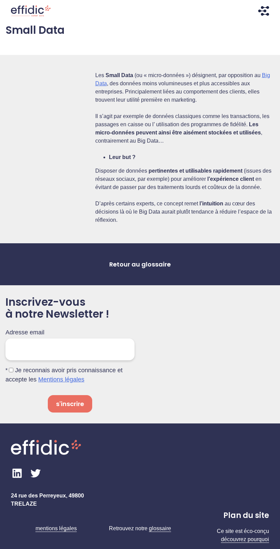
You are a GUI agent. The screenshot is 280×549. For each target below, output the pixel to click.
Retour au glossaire (140, 264)
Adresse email (24, 332)
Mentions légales (61, 379)
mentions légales (56, 528)
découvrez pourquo (244, 539)
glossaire (160, 528)
